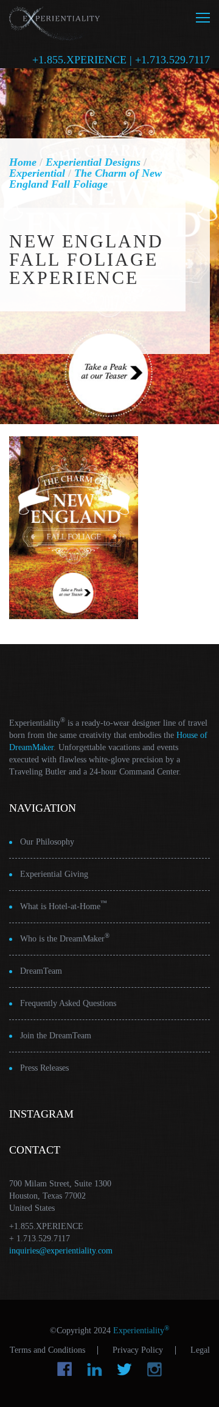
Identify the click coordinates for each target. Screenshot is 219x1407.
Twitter (124, 1369)
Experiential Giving (54, 874)
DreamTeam (41, 971)
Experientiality (54, 21)
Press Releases (44, 1067)
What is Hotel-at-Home (63, 905)
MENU (203, 17)
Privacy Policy (138, 1350)
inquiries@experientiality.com (61, 1250)
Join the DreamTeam (55, 1035)
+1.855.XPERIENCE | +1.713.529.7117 (121, 60)
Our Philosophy (47, 841)
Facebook (64, 1369)
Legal (200, 1350)
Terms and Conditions (47, 1350)
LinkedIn (94, 1369)
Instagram (154, 1369)
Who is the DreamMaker (64, 937)
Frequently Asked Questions (68, 1003)
